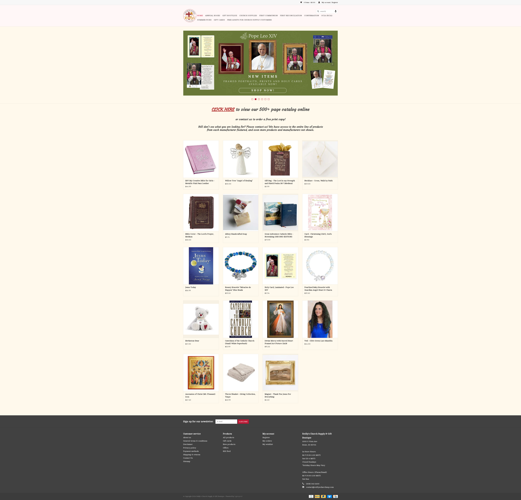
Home (200, 16)
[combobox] (327, 11)
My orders (267, 441)
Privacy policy (189, 448)
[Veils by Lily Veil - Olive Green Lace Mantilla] (320, 319)
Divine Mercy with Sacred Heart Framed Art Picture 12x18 (279, 342)
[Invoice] (311, 496)
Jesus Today (190, 287)
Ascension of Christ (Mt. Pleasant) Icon (200, 395)
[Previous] (188, 64)
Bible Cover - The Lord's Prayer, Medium (199, 235)
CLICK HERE (223, 109)
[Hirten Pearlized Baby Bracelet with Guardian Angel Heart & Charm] (320, 265)
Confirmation (311, 16)
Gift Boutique (229, 16)
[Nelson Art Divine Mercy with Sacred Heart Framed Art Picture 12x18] (280, 319)
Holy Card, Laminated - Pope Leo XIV (279, 288)
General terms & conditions (195, 441)
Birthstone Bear (192, 341)
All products (228, 437)
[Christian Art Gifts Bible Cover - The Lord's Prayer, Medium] (201, 212)
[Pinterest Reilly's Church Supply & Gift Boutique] (326, 421)
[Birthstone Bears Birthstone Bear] (201, 319)
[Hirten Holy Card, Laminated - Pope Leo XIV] (280, 265)
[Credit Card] (335, 496)
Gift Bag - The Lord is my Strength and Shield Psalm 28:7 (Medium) (280, 182)
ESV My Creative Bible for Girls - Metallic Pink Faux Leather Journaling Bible (200, 182)
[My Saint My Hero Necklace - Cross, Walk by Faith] (320, 159)
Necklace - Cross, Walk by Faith (318, 181)
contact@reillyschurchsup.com (320, 487)
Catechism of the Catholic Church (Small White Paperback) (239, 342)
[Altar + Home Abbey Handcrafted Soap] (241, 212)
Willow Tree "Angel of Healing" (239, 181)
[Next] (332, 64)
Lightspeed (238, 496)
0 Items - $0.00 (309, 2)
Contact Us (188, 458)
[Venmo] (329, 496)
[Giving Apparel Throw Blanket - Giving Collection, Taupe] (241, 372)
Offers (225, 448)
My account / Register (329, 2)
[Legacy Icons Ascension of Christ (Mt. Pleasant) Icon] (201, 372)
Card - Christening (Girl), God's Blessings (318, 235)
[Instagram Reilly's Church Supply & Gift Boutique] (335, 421)
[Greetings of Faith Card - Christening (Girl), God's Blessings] (320, 212)
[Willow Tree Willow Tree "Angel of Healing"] (241, 159)
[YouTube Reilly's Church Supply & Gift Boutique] (331, 421)
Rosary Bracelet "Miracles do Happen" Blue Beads (238, 288)
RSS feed (227, 451)
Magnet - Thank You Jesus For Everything (278, 395)
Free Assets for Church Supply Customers (249, 20)
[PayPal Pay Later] (323, 496)
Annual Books (212, 16)
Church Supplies (248, 16)
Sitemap (186, 461)
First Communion (268, 16)
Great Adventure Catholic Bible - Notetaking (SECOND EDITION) (279, 235)
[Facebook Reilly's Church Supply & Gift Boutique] (321, 421)
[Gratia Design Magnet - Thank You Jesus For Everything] (280, 372)
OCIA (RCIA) (326, 16)
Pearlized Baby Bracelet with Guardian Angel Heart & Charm (318, 288)
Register (266, 437)
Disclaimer (188, 444)
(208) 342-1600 (312, 484)
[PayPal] (317, 496)
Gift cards (219, 20)
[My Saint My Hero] (260, 63)
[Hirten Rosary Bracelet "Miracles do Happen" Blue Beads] (241, 265)
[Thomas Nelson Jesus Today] (201, 265)
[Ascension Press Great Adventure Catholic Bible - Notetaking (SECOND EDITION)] (280, 212)
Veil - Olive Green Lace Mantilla (318, 341)
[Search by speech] (336, 11)
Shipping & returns (191, 455)
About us (187, 437)
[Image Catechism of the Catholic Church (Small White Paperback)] (241, 319)
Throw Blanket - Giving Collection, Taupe (240, 395)
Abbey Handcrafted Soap (236, 234)
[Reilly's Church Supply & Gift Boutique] (189, 15)
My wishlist (268, 444)
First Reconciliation (291, 16)
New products (229, 444)
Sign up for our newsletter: (198, 421)
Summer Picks (204, 20)
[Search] (318, 11)
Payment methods (191, 451)
